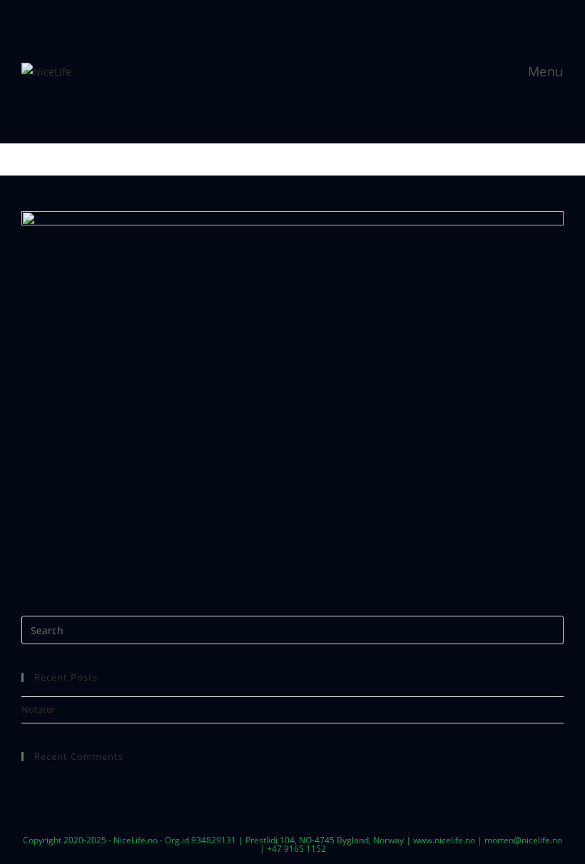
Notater (38, 709)
